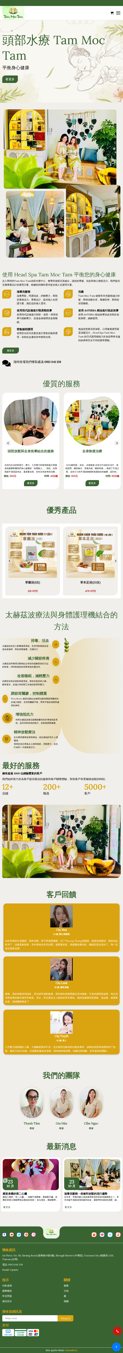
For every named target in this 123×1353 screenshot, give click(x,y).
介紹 (66, 1290)
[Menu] (118, 12)
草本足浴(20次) (90, 582)
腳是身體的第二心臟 (15, 1193)
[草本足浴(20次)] (90, 554)
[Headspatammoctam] (17, 13)
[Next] (114, 443)
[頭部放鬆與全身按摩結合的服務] (31, 421)
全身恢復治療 (92, 451)
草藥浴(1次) (32, 582)
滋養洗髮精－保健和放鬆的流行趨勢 (85, 1193)
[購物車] (112, 13)
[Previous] (6, 443)
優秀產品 (61, 510)
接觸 (66, 1301)
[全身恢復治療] (92, 421)
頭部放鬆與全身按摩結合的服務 (31, 451)
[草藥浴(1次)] (32, 554)
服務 (66, 1285)
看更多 (30, 483)
